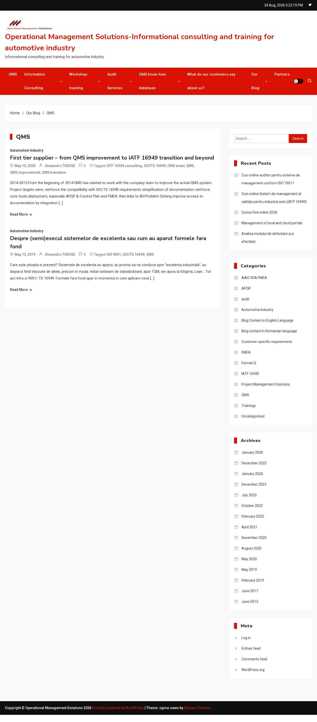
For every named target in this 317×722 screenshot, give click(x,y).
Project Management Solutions (265, 384)
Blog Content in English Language (267, 320)
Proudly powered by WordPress (118, 708)
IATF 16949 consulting (124, 166)
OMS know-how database (152, 81)
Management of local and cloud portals (271, 223)
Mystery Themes (197, 708)
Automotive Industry (26, 150)
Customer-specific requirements (266, 342)
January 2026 (252, 452)
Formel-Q (248, 363)
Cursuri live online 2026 (259, 212)
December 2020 (253, 538)
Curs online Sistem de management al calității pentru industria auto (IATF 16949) (274, 198)
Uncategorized (252, 416)
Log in (246, 638)
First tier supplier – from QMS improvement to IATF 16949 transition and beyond (112, 158)
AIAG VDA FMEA (254, 278)
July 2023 (249, 495)
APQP (246, 288)
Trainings (248, 406)
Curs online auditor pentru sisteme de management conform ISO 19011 (270, 179)
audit (245, 299)
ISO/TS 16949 (155, 166)
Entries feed (251, 648)
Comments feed (254, 659)
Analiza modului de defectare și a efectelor (267, 238)
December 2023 (253, 484)
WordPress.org (252, 670)
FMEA (246, 352)
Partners (282, 74)
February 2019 (252, 580)
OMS (13, 74)
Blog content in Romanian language (269, 331)
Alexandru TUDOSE (60, 166)
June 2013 (249, 602)
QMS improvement (25, 172)
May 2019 (249, 570)
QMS (190, 166)
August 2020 (251, 548)
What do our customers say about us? (211, 81)
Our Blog (255, 81)
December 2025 (253, 463)
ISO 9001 (113, 254)
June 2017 (249, 591)
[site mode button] (298, 81)
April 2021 (249, 527)
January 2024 (252, 474)
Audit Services (114, 81)
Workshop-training (78, 81)
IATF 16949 (250, 374)
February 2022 (252, 516)
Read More (19, 214)
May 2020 (249, 559)
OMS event (176, 166)
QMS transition (54, 172)
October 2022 (252, 506)
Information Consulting (34, 81)
